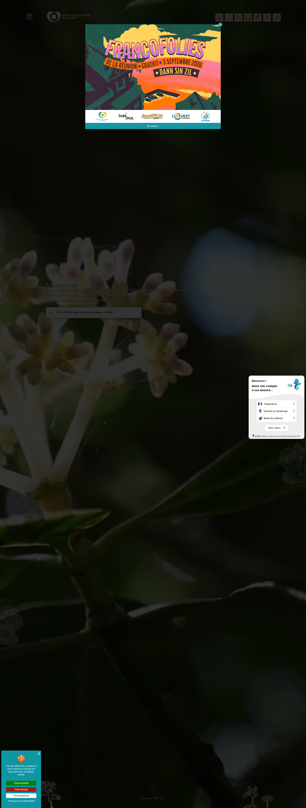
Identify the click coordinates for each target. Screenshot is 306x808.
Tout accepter (21, 783)
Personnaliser (21, 795)
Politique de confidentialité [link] (21, 801)
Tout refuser (21, 789)
